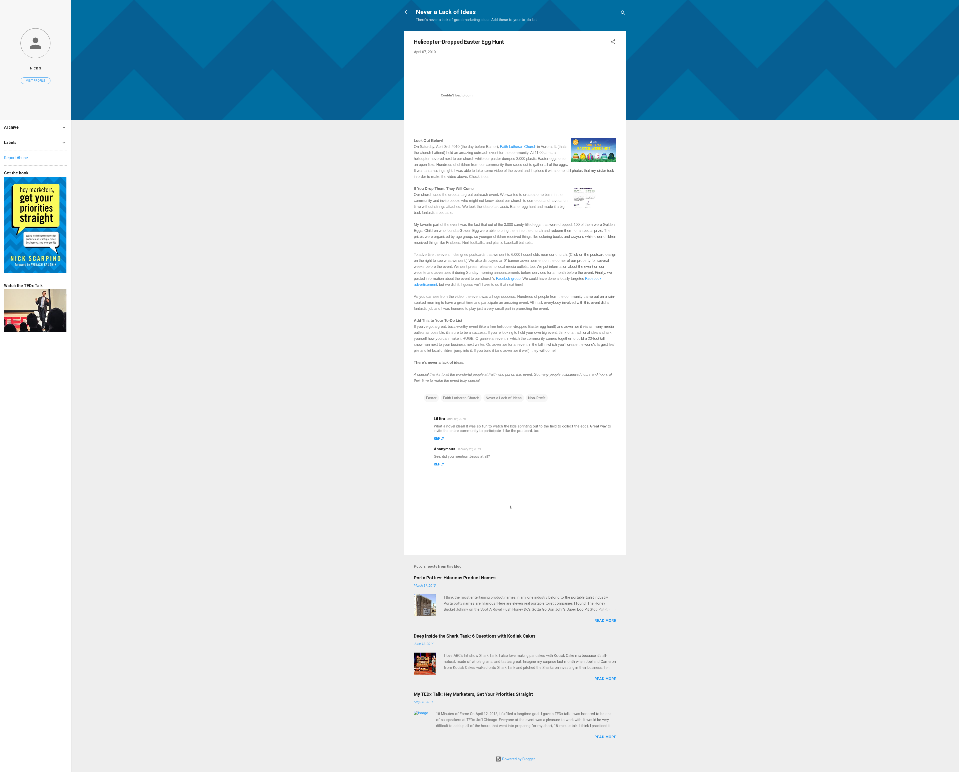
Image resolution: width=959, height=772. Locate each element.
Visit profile (35, 80)
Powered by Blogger (518, 759)
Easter (431, 398)
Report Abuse (16, 157)
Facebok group (508, 278)
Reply (439, 438)
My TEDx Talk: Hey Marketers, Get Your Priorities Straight (473, 694)
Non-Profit (536, 398)
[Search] (623, 13)
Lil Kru (439, 418)
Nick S (35, 68)
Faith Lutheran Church (518, 146)
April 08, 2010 (456, 419)
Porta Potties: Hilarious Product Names (454, 577)
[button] (613, 42)
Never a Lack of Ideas (446, 11)
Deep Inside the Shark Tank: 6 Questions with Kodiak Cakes (474, 636)
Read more (605, 620)
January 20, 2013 (469, 449)
